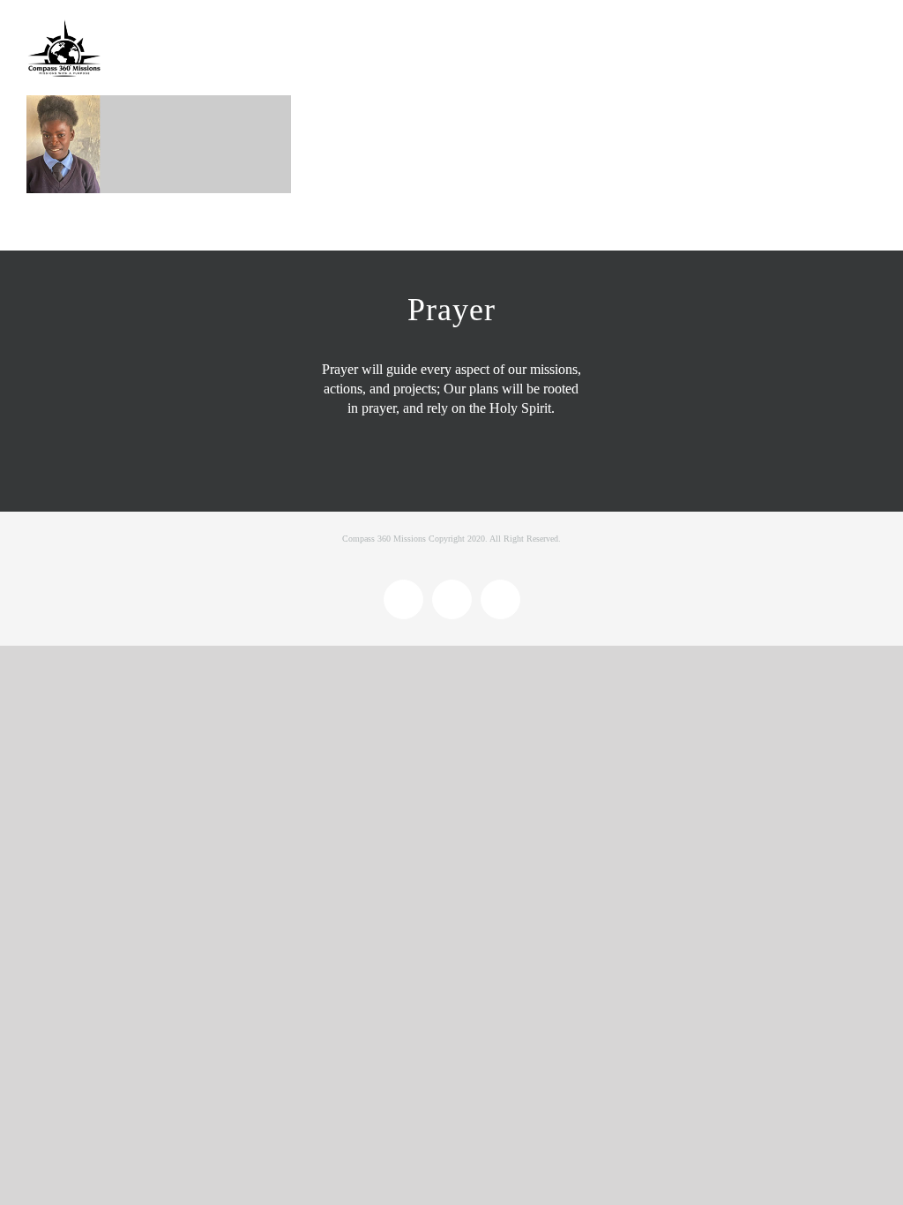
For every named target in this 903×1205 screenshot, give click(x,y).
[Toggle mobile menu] (869, 33)
